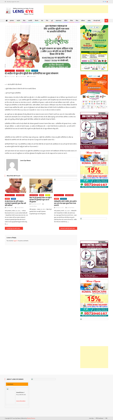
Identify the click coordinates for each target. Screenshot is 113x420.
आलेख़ (89, 20)
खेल (42, 20)
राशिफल (83, 20)
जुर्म (52, 20)
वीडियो (65, 20)
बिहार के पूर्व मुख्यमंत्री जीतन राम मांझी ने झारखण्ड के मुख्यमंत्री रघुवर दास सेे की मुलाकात (40, 199)
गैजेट (47, 20)
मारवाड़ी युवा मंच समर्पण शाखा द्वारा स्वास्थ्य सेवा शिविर (15, 228)
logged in (15, 241)
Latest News (20, 70)
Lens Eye (91, 418)
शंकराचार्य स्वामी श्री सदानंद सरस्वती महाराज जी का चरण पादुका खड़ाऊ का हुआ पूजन (68, 228)
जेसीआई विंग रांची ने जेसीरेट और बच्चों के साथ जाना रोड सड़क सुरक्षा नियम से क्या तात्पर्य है (65, 203)
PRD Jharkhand (99, 418)
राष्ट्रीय (18, 20)
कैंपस (77, 20)
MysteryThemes (31, 418)
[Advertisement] (76, 9)
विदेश (24, 20)
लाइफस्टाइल (58, 20)
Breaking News (10, 70)
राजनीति (30, 20)
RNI (106, 418)
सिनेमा (71, 20)
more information (20, 401)
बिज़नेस (36, 20)
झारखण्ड (12, 20)
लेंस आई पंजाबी (96, 20)
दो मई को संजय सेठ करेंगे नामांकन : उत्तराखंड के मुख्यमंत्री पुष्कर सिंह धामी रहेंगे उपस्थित (15, 203)
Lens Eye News (22, 76)
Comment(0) (32, 76)
